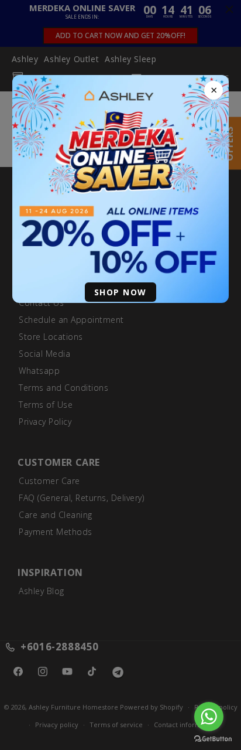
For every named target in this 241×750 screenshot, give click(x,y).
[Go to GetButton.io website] (213, 738)
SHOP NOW (120, 292)
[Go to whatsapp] (208, 716)
